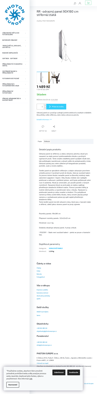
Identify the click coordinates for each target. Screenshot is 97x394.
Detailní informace (43, 119)
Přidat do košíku (58, 107)
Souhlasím (73, 372)
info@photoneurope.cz (44, 345)
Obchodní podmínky (43, 296)
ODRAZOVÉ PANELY (56, 248)
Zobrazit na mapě (42, 363)
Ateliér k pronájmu (42, 312)
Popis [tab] (40, 141)
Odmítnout (59, 372)
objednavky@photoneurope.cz (47, 331)
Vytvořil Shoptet (88, 384)
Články (39, 268)
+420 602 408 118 (42, 328)
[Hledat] (75, 3)
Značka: (46, 21)
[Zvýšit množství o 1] (45, 105)
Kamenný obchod (42, 293)
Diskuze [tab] (47, 141)
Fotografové (41, 277)
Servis (38, 315)
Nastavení (12, 384)
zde (30, 378)
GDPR (38, 299)
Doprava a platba (42, 290)
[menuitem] (15, 33)
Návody (39, 274)
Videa (38, 271)
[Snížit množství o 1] (45, 108)
